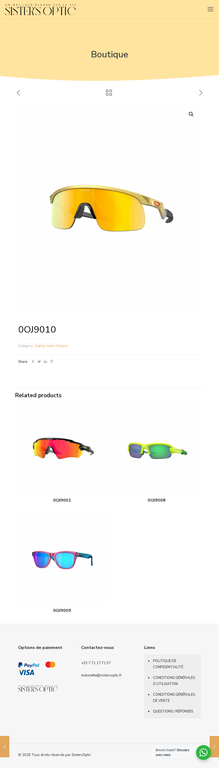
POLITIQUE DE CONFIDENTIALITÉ (168, 664)
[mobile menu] (210, 9)
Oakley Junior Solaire (50, 346)
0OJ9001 (62, 500)
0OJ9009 (62, 610)
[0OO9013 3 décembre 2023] (214, 746)
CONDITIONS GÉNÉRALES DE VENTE (174, 697)
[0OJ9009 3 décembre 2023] (4, 746)
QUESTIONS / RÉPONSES (173, 711)
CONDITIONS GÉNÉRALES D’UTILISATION (174, 680)
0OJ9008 (157, 500)
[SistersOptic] (54, 9)
